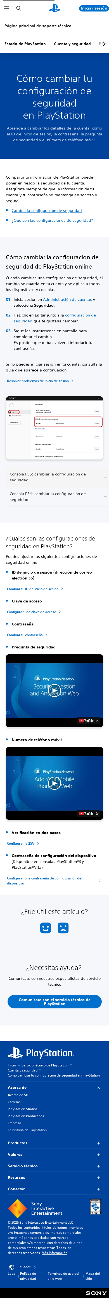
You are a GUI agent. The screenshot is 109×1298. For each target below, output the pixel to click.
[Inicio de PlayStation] (54, 8)
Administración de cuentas (67, 299)
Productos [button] (17, 1142)
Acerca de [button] (17, 1087)
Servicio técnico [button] (23, 1165)
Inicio (12, 1065)
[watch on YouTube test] (88, 720)
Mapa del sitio (93, 1276)
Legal (12, 1273)
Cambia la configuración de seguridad (47, 210)
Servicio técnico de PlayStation (45, 1065)
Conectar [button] (16, 1188)
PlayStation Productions (26, 1116)
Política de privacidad (28, 1276)
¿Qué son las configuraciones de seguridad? (52, 220)
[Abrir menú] (6, 8)
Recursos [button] (16, 1177)
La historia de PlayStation (27, 1130)
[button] (54, 690)
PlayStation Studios (22, 1109)
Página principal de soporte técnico (38, 25)
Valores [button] (15, 1154)
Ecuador (24, 1267)
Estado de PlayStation (25, 43)
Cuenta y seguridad (72, 43)
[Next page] (103, 44)
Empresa (14, 1123)
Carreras (14, 1102)
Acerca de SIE (18, 1095)
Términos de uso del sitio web (63, 1276)
